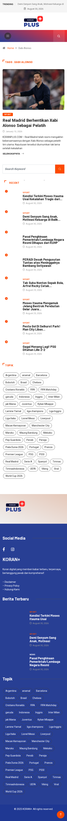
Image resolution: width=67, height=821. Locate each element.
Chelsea (36, 382)
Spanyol (42, 461)
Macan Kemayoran (15, 425)
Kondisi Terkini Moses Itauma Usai (45, 617)
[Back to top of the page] (60, 814)
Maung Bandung (28, 432)
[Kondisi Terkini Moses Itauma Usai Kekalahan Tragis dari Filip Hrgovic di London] (14, 617)
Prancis (48, 447)
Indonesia (24, 396)
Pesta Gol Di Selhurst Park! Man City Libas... (41, 327)
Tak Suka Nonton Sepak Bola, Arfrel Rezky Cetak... (43, 284)
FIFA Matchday (49, 389)
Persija (43, 440)
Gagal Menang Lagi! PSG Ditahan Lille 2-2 (39, 348)
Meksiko (47, 432)
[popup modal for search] (58, 36)
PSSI (41, 454)
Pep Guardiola (13, 440)
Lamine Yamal (13, 411)
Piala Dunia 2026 (14, 447)
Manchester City (40, 425)
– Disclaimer (9, 582)
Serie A (28, 461)
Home (10, 48)
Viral (56, 468)
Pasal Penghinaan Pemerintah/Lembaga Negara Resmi (45, 661)
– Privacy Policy (11, 585)
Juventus (27, 404)
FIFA (32, 389)
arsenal (26, 375)
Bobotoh (10, 382)
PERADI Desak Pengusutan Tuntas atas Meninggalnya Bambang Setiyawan (41, 263)
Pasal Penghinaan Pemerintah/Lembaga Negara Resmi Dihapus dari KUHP (43, 240)
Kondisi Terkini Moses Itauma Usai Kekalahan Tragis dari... (43, 197)
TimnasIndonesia (14, 468)
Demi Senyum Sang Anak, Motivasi (43, 639)
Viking (45, 468)
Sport (7, 114)
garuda (9, 396)
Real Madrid (11, 461)
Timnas (57, 461)
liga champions (35, 411)
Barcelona (41, 375)
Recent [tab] (14, 183)
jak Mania (10, 404)
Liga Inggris (55, 411)
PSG (31, 454)
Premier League (14, 454)
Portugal (34, 447)
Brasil (24, 382)
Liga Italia (10, 418)
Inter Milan (54, 396)
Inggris (39, 396)
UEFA (33, 468)
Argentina (10, 375)
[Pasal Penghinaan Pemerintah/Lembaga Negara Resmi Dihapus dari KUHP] (14, 661)
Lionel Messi (28, 418)
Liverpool (45, 418)
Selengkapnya (11, 153)
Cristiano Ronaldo (15, 389)
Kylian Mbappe (45, 404)
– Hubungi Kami (11, 589)
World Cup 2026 (14, 476)
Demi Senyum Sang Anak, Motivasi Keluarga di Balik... (41, 218)
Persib (29, 440)
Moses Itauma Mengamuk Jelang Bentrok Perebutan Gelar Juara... (41, 306)
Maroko (9, 432)
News (26, 233)
